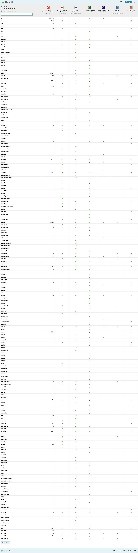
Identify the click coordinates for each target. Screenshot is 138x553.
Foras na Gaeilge (118, 550)
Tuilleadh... (5, 543)
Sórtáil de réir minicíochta (8, 8)
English (134, 2)
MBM (135, 550)
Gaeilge (128, 2)
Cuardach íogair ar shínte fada (9, 11)
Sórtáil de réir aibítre (7, 6)
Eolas (121, 2)
